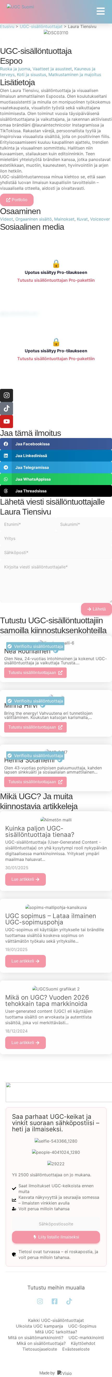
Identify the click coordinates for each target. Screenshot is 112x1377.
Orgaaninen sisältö (33, 219)
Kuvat (82, 219)
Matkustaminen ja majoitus (74, 74)
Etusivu (7, 26)
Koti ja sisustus (31, 74)
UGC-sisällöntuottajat (41, 26)
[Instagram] (6, 395)
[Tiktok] (6, 408)
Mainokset (64, 219)
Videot (6, 219)
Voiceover (100, 219)
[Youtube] (6, 421)
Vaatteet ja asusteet (52, 68)
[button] (56, 444)
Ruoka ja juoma (15, 68)
